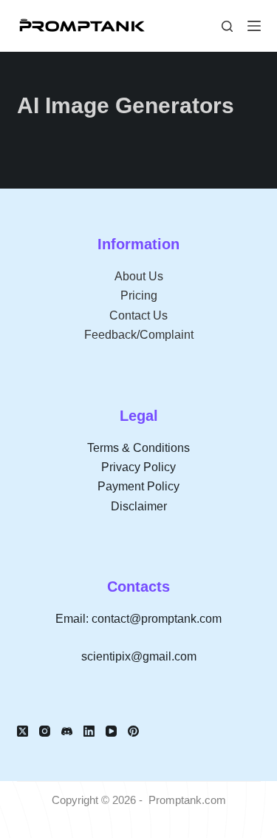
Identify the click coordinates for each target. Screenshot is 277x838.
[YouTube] (111, 731)
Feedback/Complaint (139, 334)
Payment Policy (138, 486)
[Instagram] (44, 731)
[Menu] (254, 26)
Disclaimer (139, 506)
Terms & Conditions (138, 448)
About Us (138, 276)
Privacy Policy (138, 467)
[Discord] (66, 731)
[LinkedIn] (89, 731)
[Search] (227, 26)
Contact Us (138, 315)
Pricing (138, 295)
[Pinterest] (133, 731)
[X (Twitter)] (22, 731)
